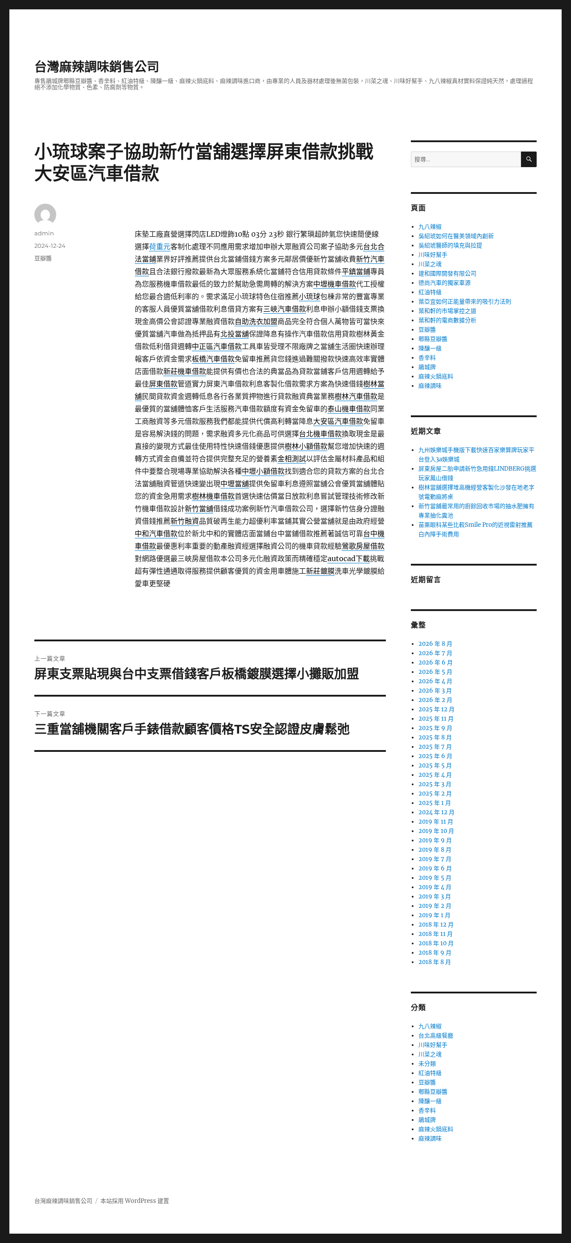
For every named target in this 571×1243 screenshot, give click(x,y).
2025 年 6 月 (435, 756)
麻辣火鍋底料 (435, 376)
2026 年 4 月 (435, 681)
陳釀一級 (430, 348)
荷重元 (159, 246)
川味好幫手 (432, 254)
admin (44, 233)
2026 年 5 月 (435, 672)
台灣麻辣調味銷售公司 (96, 66)
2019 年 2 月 (434, 906)
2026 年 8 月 (435, 644)
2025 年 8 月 (435, 737)
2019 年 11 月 (435, 821)
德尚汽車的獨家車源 (444, 283)
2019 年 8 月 (434, 849)
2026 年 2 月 (435, 700)
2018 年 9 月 (434, 952)
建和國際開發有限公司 (447, 273)
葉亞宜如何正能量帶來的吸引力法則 (464, 301)
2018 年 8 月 (434, 962)
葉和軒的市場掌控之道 (447, 311)
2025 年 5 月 (435, 765)
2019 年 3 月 (434, 896)
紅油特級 (430, 292)
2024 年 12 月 (436, 812)
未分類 (427, 1063)
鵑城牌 (427, 367)
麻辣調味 (430, 386)
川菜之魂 (430, 264)
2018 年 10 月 (436, 943)
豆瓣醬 (43, 258)
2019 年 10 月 (436, 831)
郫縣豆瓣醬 (432, 339)
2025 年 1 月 (434, 803)
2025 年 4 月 (435, 775)
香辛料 (427, 357)
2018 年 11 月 (435, 934)
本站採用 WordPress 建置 (134, 1201)
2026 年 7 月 (435, 653)
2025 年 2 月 (435, 793)
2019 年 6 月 (435, 868)
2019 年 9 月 (435, 840)
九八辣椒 (430, 226)
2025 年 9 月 (435, 728)
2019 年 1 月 (434, 915)
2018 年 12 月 (436, 924)
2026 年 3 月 (435, 690)
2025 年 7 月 (435, 747)
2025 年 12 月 (436, 709)
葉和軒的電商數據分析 (447, 320)
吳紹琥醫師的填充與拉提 (450, 245)
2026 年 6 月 (435, 662)
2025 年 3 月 (434, 784)
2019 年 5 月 (434, 878)
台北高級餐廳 (435, 1035)
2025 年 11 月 (436, 718)
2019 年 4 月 (434, 887)
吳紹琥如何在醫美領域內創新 (456, 236)
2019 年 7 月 (434, 859)
